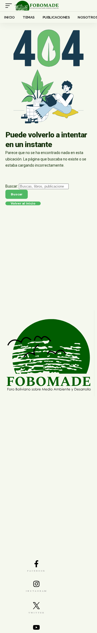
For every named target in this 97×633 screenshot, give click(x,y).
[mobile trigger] (10, 5)
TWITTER (36, 612)
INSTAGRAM (36, 591)
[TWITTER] (36, 605)
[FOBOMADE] (37, 5)
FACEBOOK (36, 570)
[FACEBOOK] (36, 563)
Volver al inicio (23, 204)
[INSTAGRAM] (36, 583)
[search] (88, 6)
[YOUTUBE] (36, 627)
